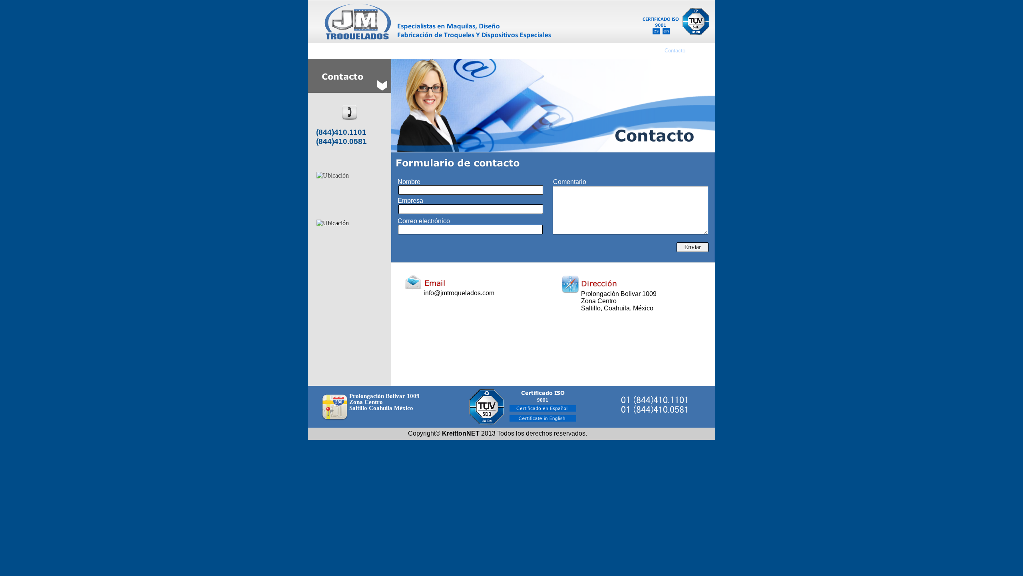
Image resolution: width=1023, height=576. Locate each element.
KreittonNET (461, 433)
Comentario (569, 181)
